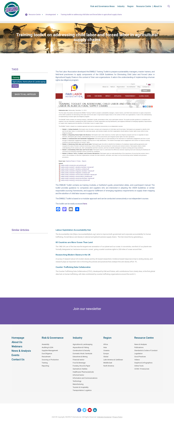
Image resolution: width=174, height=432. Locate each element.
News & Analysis (21, 350)
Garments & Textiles (80, 369)
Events (15, 355)
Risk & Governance (52, 337)
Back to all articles (25, 94)
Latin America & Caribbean (113, 360)
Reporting (45, 366)
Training (15, 77)
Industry (121, 6)
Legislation (138, 353)
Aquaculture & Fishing (81, 347)
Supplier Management (50, 350)
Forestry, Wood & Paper (81, 366)
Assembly (45, 344)
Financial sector (78, 360)
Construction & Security (81, 350)
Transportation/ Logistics (82, 390)
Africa (105, 344)
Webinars (17, 346)
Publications (138, 347)
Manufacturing (78, 384)
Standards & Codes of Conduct (145, 350)
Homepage (18, 337)
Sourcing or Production (50, 360)
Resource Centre (143, 6)
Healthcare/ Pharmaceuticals (83, 372)
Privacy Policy (117, 417)
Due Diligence (47, 353)
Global (15, 86)
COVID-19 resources (141, 369)
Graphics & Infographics (143, 363)
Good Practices (140, 357)
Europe (106, 353)
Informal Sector (78, 375)
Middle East (107, 363)
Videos (137, 360)
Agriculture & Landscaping (82, 344)
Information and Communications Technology (85, 379)
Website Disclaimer (104, 417)
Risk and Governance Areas (102, 6)
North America (108, 366)
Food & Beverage (79, 363)
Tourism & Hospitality (80, 387)
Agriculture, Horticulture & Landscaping (28, 82)
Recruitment (46, 357)
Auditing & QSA (47, 347)
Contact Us (18, 359)
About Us (158, 6)
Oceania (106, 350)
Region (130, 6)
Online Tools (138, 366)
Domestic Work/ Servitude (82, 353)
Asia (105, 347)
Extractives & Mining (80, 357)
